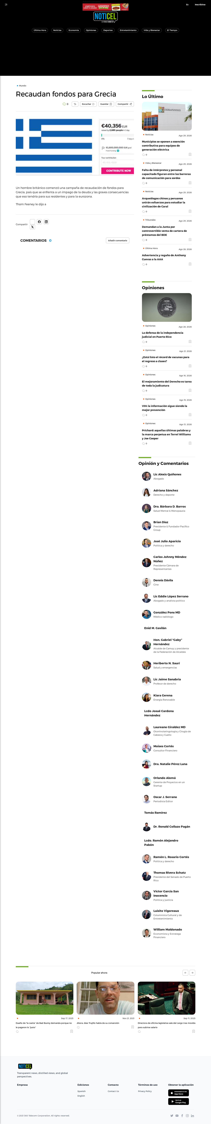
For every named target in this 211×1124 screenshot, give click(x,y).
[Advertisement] (105, 56)
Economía (74, 30)
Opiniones (91, 30)
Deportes (108, 30)
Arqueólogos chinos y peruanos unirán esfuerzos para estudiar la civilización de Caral (163, 202)
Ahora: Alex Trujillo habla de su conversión (37, 1023)
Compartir (22, 224)
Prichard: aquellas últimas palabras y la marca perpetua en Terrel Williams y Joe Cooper (166, 434)
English (81, 1096)
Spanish (82, 1091)
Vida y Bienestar (152, 30)
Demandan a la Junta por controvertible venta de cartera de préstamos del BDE (164, 230)
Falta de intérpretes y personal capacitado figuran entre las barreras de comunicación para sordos (166, 173)
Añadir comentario (117, 240)
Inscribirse (200, 4)
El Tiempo (172, 30)
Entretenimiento (128, 30)
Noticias (57, 30)
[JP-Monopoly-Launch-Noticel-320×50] (105, 7)
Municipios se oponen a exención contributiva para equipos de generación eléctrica (163, 145)
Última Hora (40, 30)
